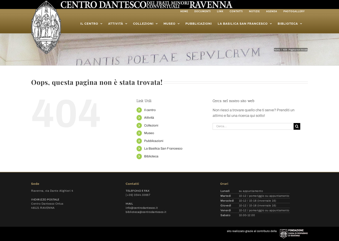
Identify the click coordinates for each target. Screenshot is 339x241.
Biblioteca (151, 156)
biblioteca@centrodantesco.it (146, 212)
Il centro (150, 110)
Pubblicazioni (153, 141)
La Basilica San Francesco (163, 148)
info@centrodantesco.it (142, 207)
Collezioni (151, 125)
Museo (149, 133)
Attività (149, 117)
